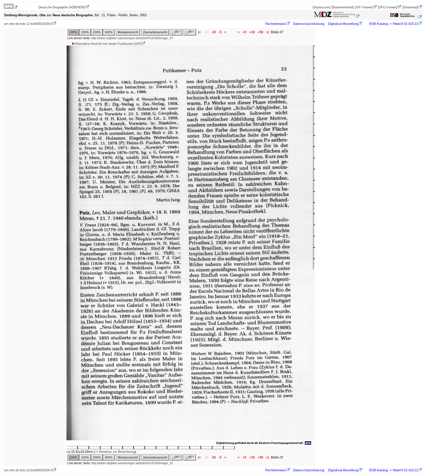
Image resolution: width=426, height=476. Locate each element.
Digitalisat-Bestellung (343, 24)
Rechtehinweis (275, 24)
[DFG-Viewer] (387, 7)
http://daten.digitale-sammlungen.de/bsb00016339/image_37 (132, 38)
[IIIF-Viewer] (364, 7)
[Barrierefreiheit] (343, 7)
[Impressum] (322, 7)
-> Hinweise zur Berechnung (115, 452)
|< (199, 32)
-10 (213, 32)
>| (267, 32)
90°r (191, 32)
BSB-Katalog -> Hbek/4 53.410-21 (393, 24)
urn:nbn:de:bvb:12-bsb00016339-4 (28, 24)
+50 (260, 32)
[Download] (410, 7)
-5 (220, 32)
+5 (244, 32)
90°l (177, 32)
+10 (252, 32)
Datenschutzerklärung (308, 24)
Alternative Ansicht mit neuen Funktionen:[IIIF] (108, 44)
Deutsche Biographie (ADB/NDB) (61, 7)
